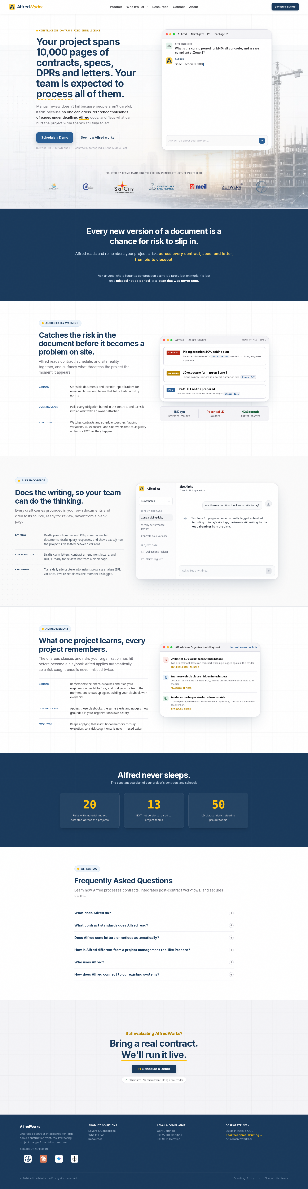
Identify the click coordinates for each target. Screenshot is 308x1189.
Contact (179, 7)
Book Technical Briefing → (244, 1134)
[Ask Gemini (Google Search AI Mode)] (59, 1158)
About (193, 7)
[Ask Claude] (43, 1158)
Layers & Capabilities (102, 1130)
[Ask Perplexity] (75, 1158)
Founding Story (244, 1178)
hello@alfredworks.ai (239, 1138)
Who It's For (135, 7)
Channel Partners (276, 1178)
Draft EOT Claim (163, 520)
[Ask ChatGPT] (28, 1158)
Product (116, 7)
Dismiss (185, 520)
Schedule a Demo (285, 6)
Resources (160, 7)
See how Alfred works (97, 137)
